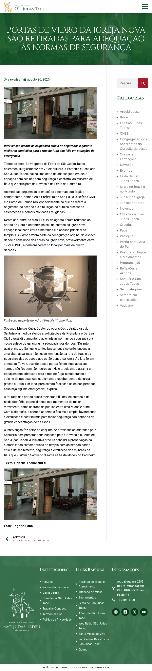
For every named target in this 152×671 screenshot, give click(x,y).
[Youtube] (144, 612)
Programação (130, 263)
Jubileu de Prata (132, 203)
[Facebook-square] (125, 612)
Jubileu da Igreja (132, 197)
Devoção (126, 165)
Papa (123, 230)
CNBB (124, 133)
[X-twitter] (134, 612)
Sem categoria (131, 289)
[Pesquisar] (143, 83)
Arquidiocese (130, 111)
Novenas (126, 208)
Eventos (126, 170)
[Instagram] (116, 612)
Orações (126, 225)
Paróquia (126, 236)
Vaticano (126, 305)
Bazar (124, 117)
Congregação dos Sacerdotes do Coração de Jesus (133, 144)
